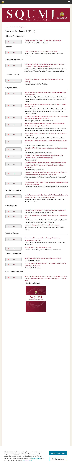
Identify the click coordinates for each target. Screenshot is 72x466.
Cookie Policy (27, 460)
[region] (36, 456)
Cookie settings (36, 458)
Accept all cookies (58, 453)
